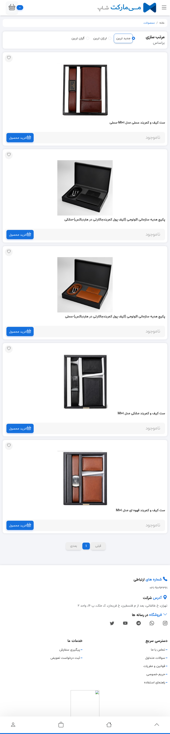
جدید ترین (123, 38)
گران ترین (78, 38)
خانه (161, 23)
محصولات (149, 23)
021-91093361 (158, 588)
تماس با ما (158, 650)
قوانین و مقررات (154, 666)
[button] (12, 7)
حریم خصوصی (155, 674)
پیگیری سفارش (69, 650)
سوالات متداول (155, 658)
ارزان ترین (100, 38)
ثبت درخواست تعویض (65, 658)
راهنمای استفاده (154, 682)
